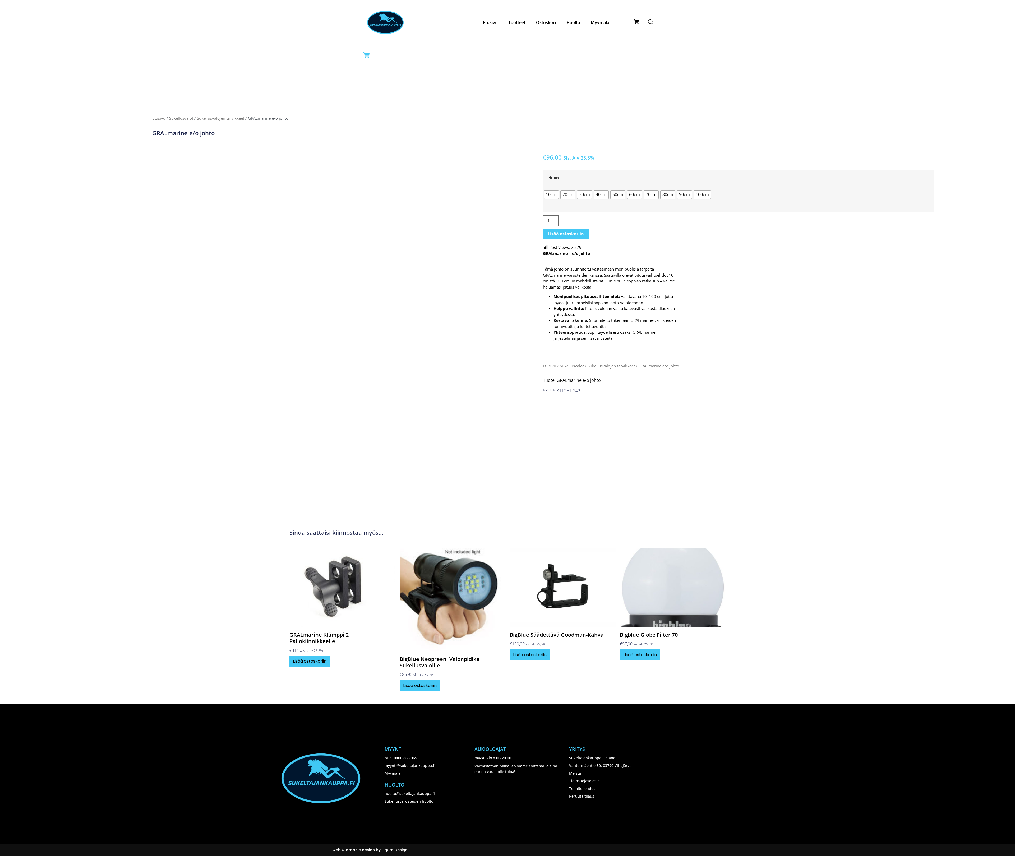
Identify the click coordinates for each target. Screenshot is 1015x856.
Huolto (573, 22)
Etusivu (490, 22)
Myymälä (600, 22)
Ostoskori (546, 22)
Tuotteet (516, 22)
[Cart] (366, 55)
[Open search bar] (650, 21)
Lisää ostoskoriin (566, 234)
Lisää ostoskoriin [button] (309, 661)
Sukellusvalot (181, 118)
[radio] (551, 195)
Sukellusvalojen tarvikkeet (220, 118)
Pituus (553, 178)
